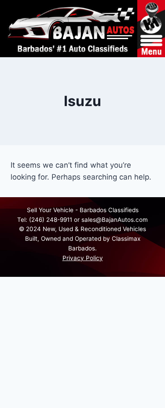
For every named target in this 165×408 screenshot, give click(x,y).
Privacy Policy (82, 257)
